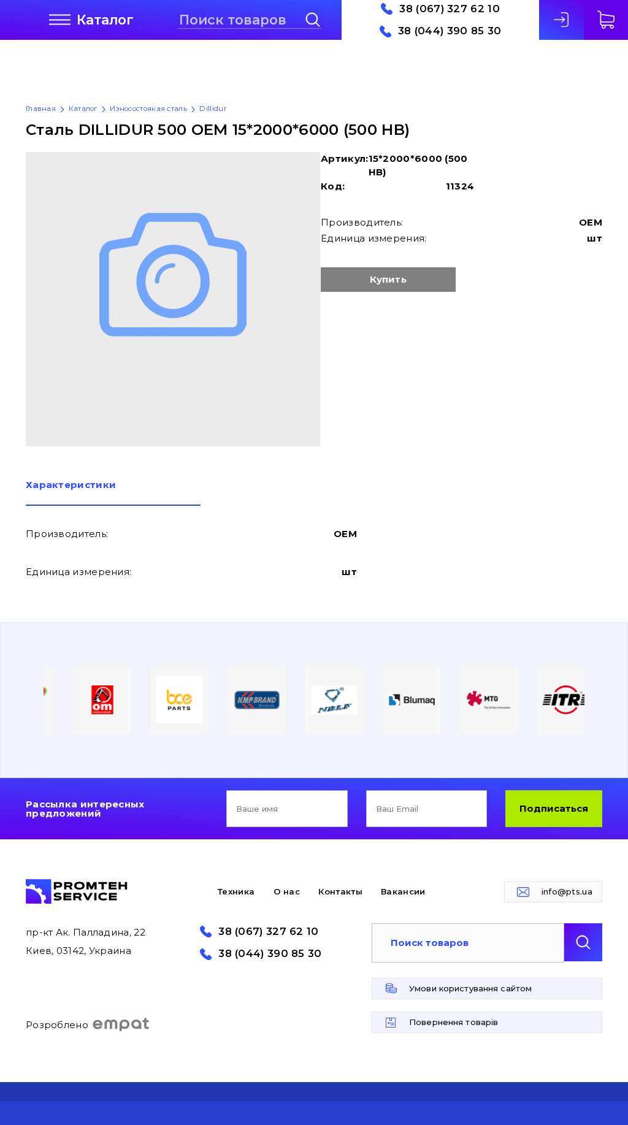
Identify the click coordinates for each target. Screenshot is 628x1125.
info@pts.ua (567, 891)
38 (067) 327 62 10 (449, 9)
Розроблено (57, 1025)
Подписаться (553, 808)
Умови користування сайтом (470, 988)
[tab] (113, 493)
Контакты (340, 891)
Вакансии (403, 891)
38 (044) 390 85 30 (449, 31)
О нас (287, 891)
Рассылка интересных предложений (85, 808)
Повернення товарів (453, 1022)
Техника (236, 891)
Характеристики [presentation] (71, 485)
